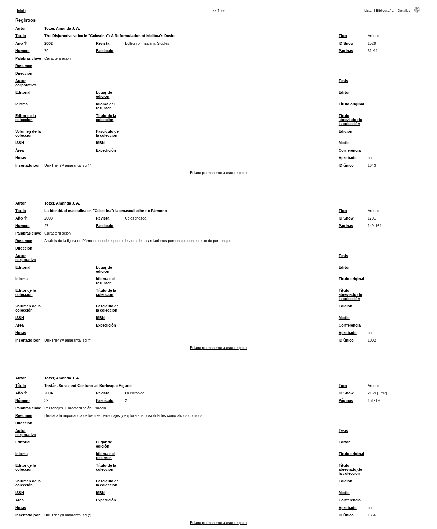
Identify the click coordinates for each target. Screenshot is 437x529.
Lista (368, 10)
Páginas (346, 51)
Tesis (343, 81)
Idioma (21, 104)
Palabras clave (28, 58)
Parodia (100, 408)
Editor (344, 92)
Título (20, 36)
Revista (102, 43)
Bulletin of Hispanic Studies (147, 43)
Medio (344, 143)
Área (19, 150)
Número (22, 51)
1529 (372, 43)
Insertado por (27, 165)
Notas (20, 158)
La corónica (134, 393)
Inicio (21, 11)
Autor (20, 28)
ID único (346, 165)
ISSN (19, 143)
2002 (48, 43)
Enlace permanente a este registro (218, 173)
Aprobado (348, 158)
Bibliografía (385, 10)
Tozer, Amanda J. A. (62, 28)
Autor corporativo (25, 83)
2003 (48, 218)
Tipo (343, 36)
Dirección (23, 73)
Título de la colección (106, 118)
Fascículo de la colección (107, 133)
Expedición (106, 150)
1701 (372, 218)
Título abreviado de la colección (350, 120)
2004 (48, 393)
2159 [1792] (377, 393)
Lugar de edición (104, 94)
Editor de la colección (25, 118)
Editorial (22, 92)
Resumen (23, 66)
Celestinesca (135, 218)
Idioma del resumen (105, 106)
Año (19, 43)
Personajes (53, 408)
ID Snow (346, 43)
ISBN (100, 143)
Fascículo (104, 51)
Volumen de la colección (28, 133)
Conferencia (350, 150)
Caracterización (57, 58)
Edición (345, 131)
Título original (351, 104)
